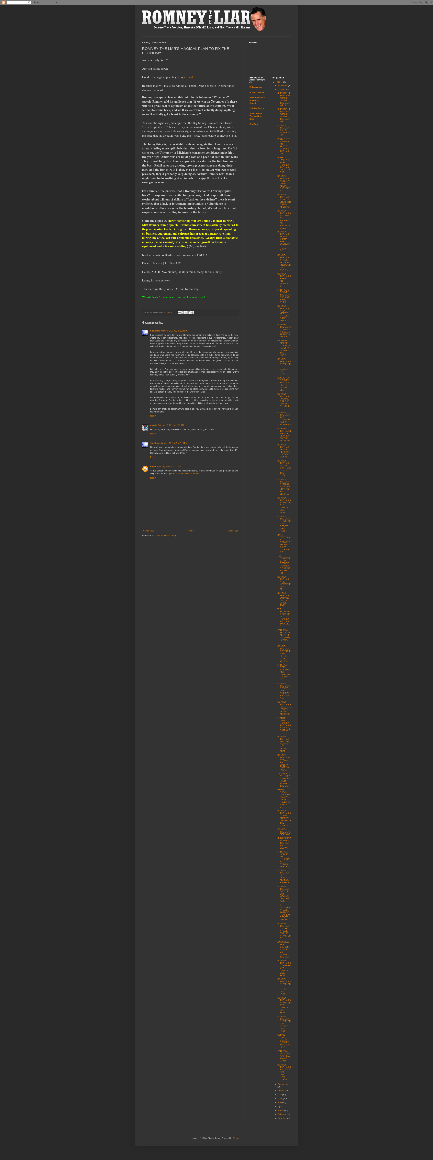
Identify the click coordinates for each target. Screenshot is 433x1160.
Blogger (236, 1138)
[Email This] (179, 312)
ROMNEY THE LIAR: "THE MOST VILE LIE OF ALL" (284, 583)
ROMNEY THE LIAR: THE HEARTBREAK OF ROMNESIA (284, 418)
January (282, 1118)
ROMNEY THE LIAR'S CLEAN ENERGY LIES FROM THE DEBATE (284, 818)
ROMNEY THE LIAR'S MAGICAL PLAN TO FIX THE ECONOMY (284, 434)
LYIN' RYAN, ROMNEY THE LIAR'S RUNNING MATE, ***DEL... (284, 296)
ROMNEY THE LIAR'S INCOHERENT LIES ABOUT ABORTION (284, 708)
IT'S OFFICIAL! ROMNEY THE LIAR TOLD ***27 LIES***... (284, 843)
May (280, 1102)
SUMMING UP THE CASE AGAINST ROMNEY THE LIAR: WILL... (284, 115)
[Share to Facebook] (189, 312)
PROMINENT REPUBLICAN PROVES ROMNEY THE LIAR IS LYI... (283, 146)
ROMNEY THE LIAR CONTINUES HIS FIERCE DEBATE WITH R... (284, 653)
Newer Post (148, 531)
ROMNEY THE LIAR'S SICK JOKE (284, 831)
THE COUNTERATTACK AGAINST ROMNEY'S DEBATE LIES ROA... (284, 912)
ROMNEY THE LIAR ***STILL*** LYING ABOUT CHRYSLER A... (283, 183)
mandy (153, 425)
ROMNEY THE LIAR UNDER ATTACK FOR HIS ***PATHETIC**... (284, 930)
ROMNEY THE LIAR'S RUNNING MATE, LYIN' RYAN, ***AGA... (284, 1072)
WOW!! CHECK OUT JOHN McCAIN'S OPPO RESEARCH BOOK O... (283, 798)
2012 (278, 82)
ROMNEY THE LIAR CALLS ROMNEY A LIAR (283, 130)
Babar (153, 467)
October (282, 90)
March (281, 1110)
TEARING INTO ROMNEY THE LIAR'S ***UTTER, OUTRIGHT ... (284, 725)
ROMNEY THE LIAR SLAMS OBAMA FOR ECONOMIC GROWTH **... (283, 241)
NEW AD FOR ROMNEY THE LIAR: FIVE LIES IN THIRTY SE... (283, 384)
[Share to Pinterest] (192, 312)
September (283, 1084)
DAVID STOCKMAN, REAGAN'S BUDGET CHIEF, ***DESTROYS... (283, 543)
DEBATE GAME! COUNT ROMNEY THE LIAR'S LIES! (284, 1041)
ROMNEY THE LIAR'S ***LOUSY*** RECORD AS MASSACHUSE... (284, 219)
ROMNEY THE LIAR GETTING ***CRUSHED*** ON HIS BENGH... (283, 486)
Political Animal (256, 92)
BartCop (253, 124)
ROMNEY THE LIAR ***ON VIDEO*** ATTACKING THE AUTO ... (283, 313)
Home (191, 531)
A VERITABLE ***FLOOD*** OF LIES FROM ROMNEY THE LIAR (283, 780)
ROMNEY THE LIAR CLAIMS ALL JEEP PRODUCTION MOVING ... (284, 262)
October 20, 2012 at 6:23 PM (174, 443)
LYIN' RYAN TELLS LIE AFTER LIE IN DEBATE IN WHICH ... (283, 636)
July (280, 1094)
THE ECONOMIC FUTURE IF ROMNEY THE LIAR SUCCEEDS (283, 618)
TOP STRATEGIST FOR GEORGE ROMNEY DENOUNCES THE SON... (283, 564)
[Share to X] (186, 312)
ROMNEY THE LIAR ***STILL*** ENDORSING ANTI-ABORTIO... (284, 201)
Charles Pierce (256, 108)
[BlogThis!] (182, 312)
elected (188, 77)
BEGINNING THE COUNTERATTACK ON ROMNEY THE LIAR (283, 949)
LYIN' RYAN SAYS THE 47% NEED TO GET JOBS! (283, 1056)
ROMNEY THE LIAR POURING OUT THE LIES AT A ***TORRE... (284, 401)
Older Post (233, 531)
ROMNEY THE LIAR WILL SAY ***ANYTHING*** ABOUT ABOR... (283, 744)
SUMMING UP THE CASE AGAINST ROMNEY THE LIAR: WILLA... (284, 99)
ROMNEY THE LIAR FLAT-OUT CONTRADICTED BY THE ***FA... (284, 468)
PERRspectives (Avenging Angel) (257, 100)
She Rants (155, 331)
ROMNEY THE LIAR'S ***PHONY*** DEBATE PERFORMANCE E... (284, 330)
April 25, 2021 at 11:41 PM (169, 467)
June (280, 1098)
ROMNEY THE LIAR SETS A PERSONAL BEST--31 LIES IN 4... (283, 451)
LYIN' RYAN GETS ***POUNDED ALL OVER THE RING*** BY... (283, 672)
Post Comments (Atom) (165, 536)
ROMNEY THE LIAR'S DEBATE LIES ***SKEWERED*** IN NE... (284, 690)
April (280, 1106)
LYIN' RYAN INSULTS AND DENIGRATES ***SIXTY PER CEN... (284, 859)
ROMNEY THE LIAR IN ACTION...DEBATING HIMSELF (284, 876)
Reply (153, 416)
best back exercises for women (185, 473)
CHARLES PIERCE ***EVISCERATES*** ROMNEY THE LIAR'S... (283, 347)
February (282, 1114)
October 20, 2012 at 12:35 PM (174, 331)
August (281, 1091)
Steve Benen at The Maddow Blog (256, 116)
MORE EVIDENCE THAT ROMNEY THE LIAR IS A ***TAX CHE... (283, 164)
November (283, 86)
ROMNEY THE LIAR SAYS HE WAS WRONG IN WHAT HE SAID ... (283, 893)
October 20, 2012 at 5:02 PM (171, 425)
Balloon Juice (256, 87)
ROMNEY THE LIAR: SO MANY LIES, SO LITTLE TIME (283, 599)
